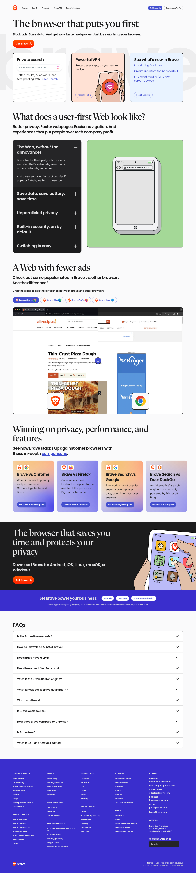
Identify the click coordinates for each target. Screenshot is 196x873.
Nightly (84, 798)
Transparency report (23, 802)
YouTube (85, 831)
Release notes (20, 790)
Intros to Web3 (54, 834)
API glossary (53, 842)
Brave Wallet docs (124, 831)
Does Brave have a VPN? (33, 658)
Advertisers (18, 839)
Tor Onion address (124, 802)
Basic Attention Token (126, 823)
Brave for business (73, 8)
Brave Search (49, 79)
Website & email (21, 831)
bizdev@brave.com (158, 800)
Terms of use (153, 863)
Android (85, 782)
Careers (119, 786)
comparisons (54, 453)
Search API (58, 8)
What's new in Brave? (23, 786)
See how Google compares (120, 504)
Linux (83, 790)
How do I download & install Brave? (40, 647)
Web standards (54, 786)
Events (118, 790)
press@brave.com (158, 807)
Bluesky (84, 823)
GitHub (118, 794)
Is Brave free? (26, 732)
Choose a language (160, 839)
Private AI (45, 8)
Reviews (119, 798)
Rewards (119, 815)
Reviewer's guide (123, 778)
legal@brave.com (158, 812)
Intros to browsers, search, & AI (61, 829)
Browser (25, 8)
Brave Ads (108, 598)
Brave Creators (122, 827)
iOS (82, 786)
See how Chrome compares (31, 504)
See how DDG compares (163, 504)
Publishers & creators (23, 835)
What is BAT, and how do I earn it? (39, 743)
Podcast (51, 794)
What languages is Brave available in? (42, 689)
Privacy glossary (55, 838)
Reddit (84, 811)
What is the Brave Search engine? (39, 679)
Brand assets (121, 782)
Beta (83, 794)
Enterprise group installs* (143, 598)
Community (18, 782)
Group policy (53, 815)
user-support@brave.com (162, 785)
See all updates (143, 95)
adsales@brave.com (162, 793)
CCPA (15, 843)
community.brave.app (160, 781)
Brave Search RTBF (22, 827)
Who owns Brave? (29, 700)
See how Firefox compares (75, 504)
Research (51, 790)
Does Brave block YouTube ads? (38, 668)
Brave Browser (20, 819)
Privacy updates (55, 782)
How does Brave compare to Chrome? (42, 721)
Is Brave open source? (31, 711)
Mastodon (86, 819)
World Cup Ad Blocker (57, 846)
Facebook (86, 827)
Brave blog (52, 778)
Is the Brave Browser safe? (34, 636)
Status (16, 794)
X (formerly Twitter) (90, 815)
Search (34, 8)
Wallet (118, 819)
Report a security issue (172, 863)
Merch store (19, 806)
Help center (18, 778)
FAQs (15, 798)
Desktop (85, 778)
